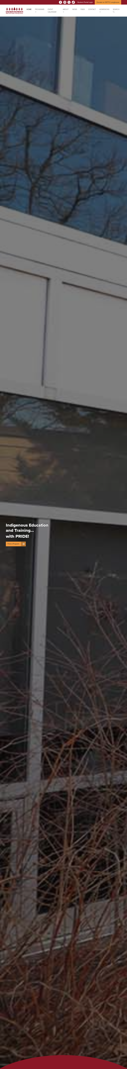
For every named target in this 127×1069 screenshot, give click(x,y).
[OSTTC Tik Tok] (73, 2)
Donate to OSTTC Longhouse (108, 2)
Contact (92, 9)
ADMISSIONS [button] (104, 9)
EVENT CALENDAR (52, 10)
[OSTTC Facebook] (60, 2)
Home (29, 9)
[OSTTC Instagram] (65, 2)
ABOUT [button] (66, 9)
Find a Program (13, 544)
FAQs (82, 9)
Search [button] (116, 9)
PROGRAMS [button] (39, 9)
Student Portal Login (85, 2)
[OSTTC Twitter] (69, 2)
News (74, 9)
